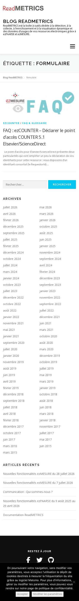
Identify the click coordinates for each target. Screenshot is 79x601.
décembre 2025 (13, 226)
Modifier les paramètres (47, 594)
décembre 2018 (13, 394)
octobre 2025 (48, 226)
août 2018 (46, 401)
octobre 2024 (12, 259)
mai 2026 (46, 207)
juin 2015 (45, 446)
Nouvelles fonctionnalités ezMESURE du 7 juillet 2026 (38, 483)
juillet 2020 (10, 349)
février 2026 (11, 220)
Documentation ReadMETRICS (23, 515)
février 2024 (47, 272)
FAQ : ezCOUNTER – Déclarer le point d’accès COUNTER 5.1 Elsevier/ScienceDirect (39, 137)
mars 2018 (46, 414)
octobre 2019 (48, 362)
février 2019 (11, 388)
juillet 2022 (47, 310)
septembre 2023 (50, 285)
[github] (51, 560)
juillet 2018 (10, 407)
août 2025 (46, 233)
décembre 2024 (13, 252)
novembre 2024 (50, 252)
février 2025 (11, 246)
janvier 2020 (11, 356)
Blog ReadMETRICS (28, 21)
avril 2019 (9, 381)
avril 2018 (9, 414)
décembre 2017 (13, 426)
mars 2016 (10, 446)
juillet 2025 (10, 239)
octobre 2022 (12, 304)
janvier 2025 (48, 246)
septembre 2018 (14, 401)
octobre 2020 (48, 336)
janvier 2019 (48, 388)
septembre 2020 (14, 343)
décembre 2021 (50, 317)
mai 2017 (46, 439)
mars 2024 (10, 272)
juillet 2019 (47, 368)
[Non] (74, 582)
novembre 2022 (50, 297)
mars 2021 (46, 330)
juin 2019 (9, 375)
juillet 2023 (10, 291)
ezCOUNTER (11, 123)
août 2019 (9, 368)
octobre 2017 (12, 433)
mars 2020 (46, 349)
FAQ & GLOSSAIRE (34, 123)
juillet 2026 (10, 207)
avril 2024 (46, 265)
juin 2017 (9, 439)
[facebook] (28, 560)
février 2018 (11, 420)
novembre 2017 (50, 426)
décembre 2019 (50, 356)
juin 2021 (45, 323)
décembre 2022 (13, 297)
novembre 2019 (13, 362)
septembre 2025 (14, 233)
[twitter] (39, 560)
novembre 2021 (13, 323)
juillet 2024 (10, 265)
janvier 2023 (48, 291)
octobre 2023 (12, 285)
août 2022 (9, 310)
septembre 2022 (50, 304)
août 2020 (46, 343)
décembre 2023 (50, 278)
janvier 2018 (48, 420)
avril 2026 (9, 214)
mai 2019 (46, 375)
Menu (72, 46)
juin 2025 (45, 239)
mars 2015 (10, 452)
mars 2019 (46, 381)
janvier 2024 (11, 278)
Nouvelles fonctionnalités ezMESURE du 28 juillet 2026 (39, 474)
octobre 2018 (48, 394)
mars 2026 (46, 214)
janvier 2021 (11, 336)
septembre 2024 (50, 259)
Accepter (22, 594)
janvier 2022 (11, 317)
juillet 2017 (47, 433)
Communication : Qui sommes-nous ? (27, 492)
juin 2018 (45, 407)
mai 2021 (9, 330)
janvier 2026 (48, 220)
